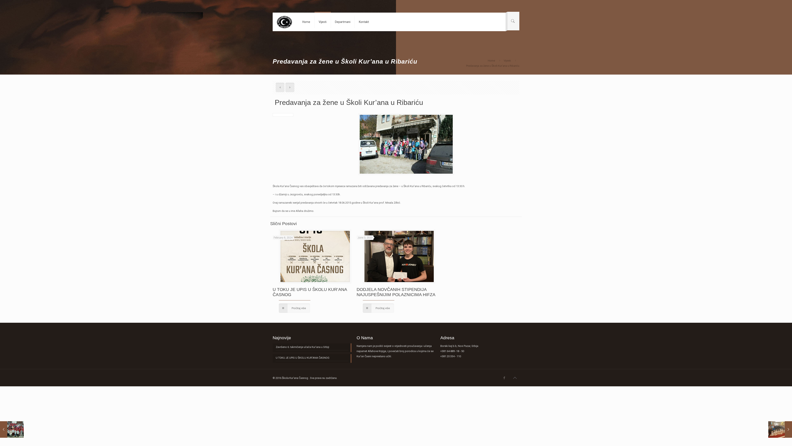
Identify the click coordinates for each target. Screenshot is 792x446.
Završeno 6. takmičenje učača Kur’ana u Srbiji (302, 347)
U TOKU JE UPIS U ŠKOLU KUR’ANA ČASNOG (302, 357)
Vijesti (507, 60)
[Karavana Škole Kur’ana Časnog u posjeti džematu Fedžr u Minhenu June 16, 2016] (780, 429)
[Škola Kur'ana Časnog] (284, 22)
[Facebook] (504, 378)
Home (491, 60)
